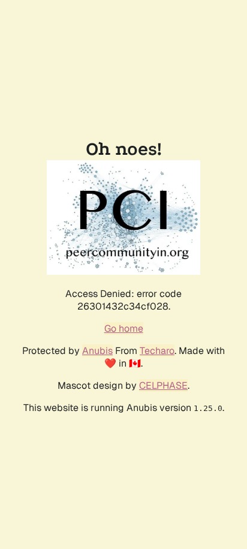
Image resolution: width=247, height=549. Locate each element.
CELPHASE (163, 385)
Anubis (97, 350)
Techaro (157, 350)
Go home (123, 328)
